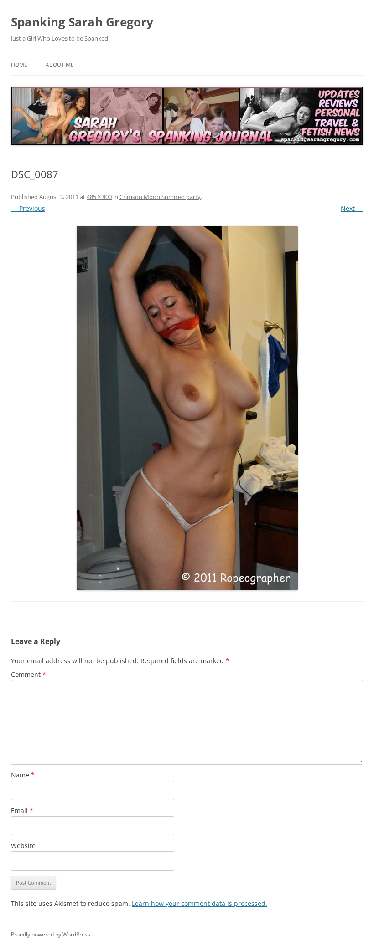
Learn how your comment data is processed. (199, 903)
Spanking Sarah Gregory (82, 22)
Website (23, 845)
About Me (60, 65)
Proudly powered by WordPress (50, 934)
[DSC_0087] (187, 408)
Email (22, 810)
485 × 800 (99, 197)
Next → (352, 208)
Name (23, 775)
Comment (28, 674)
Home (19, 65)
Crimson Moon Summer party (160, 197)
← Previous (28, 208)
